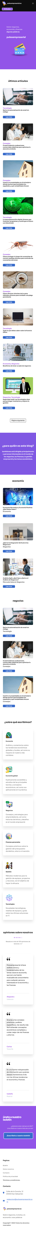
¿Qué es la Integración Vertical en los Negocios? (15, 543)
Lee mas (9, 516)
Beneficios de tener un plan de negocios (17, 366)
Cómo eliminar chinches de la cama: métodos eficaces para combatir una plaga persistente (18, 295)
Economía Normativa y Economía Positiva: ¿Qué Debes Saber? (17, 508)
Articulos (7, 9)
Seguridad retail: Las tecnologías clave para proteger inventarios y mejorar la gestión (16, 401)
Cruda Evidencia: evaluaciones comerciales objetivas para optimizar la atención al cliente (16, 147)
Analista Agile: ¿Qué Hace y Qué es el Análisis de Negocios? (15, 579)
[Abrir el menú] (33, 3)
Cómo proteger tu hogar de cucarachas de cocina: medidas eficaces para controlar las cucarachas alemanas (18, 258)
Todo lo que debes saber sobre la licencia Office (17, 331)
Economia (7, 364)
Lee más (9, 117)
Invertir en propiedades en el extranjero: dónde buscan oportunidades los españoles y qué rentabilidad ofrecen (17, 184)
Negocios (15, 364)
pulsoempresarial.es (14, 3)
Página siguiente (18, 420)
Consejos (6, 143)
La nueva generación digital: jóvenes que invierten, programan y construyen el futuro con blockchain (18, 221)
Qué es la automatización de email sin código (16, 111)
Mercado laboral (9, 582)
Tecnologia (7, 108)
